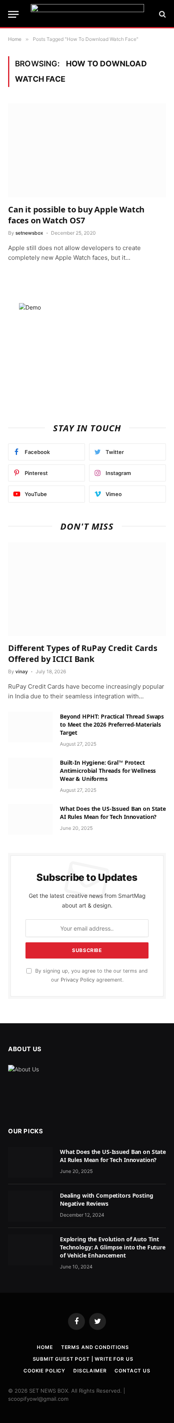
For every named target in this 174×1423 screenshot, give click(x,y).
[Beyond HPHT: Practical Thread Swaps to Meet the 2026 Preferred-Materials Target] (30, 727)
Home (45, 1347)
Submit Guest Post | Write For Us (83, 1359)
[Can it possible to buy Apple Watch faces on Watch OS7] (87, 150)
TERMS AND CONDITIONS (95, 1347)
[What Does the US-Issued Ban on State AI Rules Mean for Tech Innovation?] (30, 819)
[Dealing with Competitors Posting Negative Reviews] (30, 1206)
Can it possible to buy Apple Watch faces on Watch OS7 (76, 215)
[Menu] (13, 14)
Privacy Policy (78, 980)
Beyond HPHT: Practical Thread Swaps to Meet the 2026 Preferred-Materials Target (112, 724)
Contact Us (132, 1371)
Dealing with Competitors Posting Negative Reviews (106, 1199)
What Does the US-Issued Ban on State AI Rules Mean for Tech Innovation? (113, 813)
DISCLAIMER (89, 1371)
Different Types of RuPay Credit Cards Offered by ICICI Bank (82, 653)
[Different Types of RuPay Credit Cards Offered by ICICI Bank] (87, 589)
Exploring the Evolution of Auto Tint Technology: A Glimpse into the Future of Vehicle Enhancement (113, 1247)
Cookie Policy (44, 1371)
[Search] (161, 14)
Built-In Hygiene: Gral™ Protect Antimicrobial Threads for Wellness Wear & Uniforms (108, 771)
